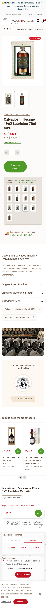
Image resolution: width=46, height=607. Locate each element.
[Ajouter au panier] (18, 451)
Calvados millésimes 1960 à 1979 (20, 309)
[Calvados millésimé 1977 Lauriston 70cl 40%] (17, 188)
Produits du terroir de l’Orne (17, 317)
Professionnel (31, 14)
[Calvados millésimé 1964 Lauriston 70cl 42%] (25, 198)
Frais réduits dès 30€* (12, 15)
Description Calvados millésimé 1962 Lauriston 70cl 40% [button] (20, 257)
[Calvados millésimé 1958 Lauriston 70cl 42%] (9, 207)
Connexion (39, 14)
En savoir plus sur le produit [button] (17, 292)
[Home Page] (18, 29)
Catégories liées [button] (11, 301)
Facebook (11, 547)
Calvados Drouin (8, 466)
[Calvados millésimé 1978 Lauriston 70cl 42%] (9, 188)
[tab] (23, 257)
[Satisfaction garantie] (30, 523)
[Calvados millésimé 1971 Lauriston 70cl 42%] (17, 198)
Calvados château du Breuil (33, 468)
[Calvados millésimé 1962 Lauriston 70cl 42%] (8, 99)
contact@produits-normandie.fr (19, 568)
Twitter (22, 547)
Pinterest (35, 547)
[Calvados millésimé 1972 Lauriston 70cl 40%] (9, 198)
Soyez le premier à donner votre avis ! (18, 505)
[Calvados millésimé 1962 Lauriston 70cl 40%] (25, 207)
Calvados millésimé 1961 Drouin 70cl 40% (11, 460)
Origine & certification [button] (14, 284)
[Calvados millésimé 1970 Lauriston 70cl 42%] (9, 217)
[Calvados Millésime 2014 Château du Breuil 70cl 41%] (34, 436)
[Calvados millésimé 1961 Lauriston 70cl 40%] (33, 207)
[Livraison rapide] (19, 523)
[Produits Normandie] (23, 21)
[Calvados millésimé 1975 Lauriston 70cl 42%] (25, 188)
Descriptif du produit (12, 143)
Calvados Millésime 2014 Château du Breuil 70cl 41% (34, 460)
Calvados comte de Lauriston (17, 114)
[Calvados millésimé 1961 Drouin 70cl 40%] (11, 436)
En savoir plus (6, 602)
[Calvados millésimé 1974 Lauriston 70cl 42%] (17, 207)
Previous (20, 477)
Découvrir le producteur (23, 399)
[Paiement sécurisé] (8, 523)
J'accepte (20, 602)
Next (24, 477)
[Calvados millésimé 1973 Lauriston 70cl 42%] (33, 188)
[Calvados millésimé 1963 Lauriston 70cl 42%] (33, 198)
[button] (8, 29)
